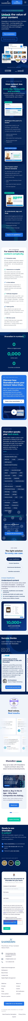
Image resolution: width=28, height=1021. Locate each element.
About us (18, 983)
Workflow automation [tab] (14, 571)
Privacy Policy (22, 1014)
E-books (3, 986)
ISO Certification (20, 991)
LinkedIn (18, 993)
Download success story (13, 687)
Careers (18, 988)
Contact (18, 986)
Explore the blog (14, 819)
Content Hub (4, 975)
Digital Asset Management (8, 967)
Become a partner (5, 996)
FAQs (2, 991)
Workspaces (4, 970)
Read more (14, 805)
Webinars (3, 983)
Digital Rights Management (8, 978)
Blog (2, 988)
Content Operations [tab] (14, 563)
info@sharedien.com (11, 958)
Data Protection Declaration (9, 1014)
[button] (25, 2)
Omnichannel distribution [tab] (14, 567)
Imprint (14, 1016)
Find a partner (5, 993)
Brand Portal (4, 972)
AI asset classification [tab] (14, 559)
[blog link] (14, 781)
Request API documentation (14, 533)
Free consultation (17, 2)
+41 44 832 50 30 (10, 961)
